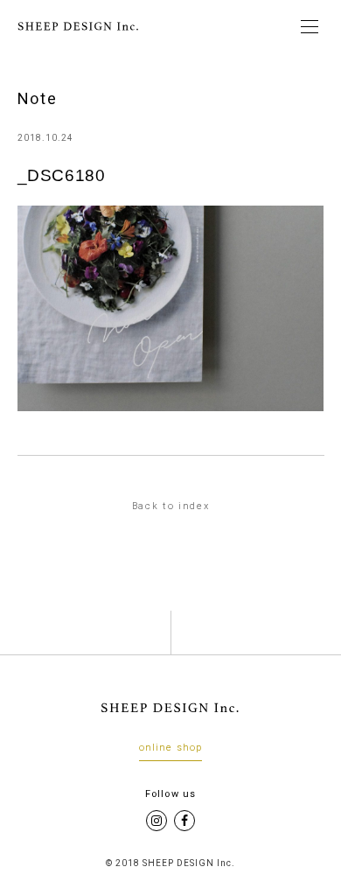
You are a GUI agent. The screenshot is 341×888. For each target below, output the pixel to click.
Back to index (171, 506)
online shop (170, 748)
